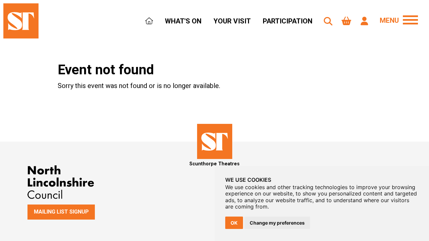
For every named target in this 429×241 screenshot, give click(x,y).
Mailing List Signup (61, 212)
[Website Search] (328, 21)
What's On (183, 21)
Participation (287, 21)
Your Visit (232, 21)
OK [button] (234, 223)
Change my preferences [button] (277, 223)
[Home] (149, 21)
